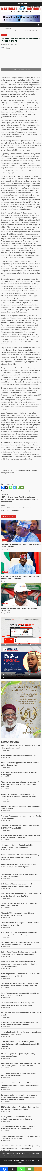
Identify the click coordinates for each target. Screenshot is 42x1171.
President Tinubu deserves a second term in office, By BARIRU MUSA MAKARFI (21, 563)
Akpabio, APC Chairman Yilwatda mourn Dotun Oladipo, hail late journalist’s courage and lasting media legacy (19, 796)
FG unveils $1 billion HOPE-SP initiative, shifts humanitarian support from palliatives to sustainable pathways (20, 1044)
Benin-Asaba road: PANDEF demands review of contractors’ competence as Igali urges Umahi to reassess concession (19, 964)
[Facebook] (3, 487)
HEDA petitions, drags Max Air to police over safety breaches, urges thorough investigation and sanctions (19, 498)
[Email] (22, 487)
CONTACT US (20, 1153)
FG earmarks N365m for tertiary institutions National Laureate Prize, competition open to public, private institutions (20, 1085)
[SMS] (18, 487)
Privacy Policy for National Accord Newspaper (20, 1156)
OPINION (4, 35)
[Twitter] (14, 487)
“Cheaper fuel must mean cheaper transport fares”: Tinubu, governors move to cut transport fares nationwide (20, 784)
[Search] (38, 25)
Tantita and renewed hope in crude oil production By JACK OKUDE (21, 594)
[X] (6, 487)
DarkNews (31, 1160)
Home (3, 1153)
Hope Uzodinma (11, 491)
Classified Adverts (33, 1153)
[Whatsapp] (10, 487)
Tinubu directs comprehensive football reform (18, 755)
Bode (4, 44)
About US (10, 1153)
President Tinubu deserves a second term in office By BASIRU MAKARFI (21, 531)
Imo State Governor (23, 491)
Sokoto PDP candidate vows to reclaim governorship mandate (16, 507)
